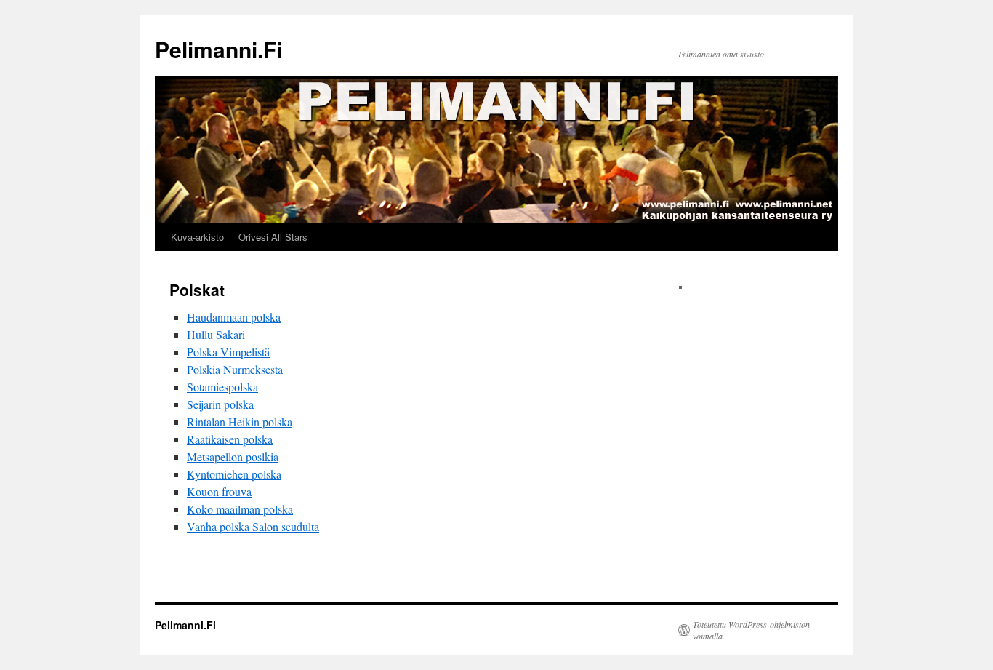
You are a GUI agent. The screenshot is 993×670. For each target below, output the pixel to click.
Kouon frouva (219, 491)
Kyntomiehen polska (234, 474)
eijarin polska (223, 404)
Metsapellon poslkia (232, 456)
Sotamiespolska (222, 386)
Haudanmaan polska (234, 316)
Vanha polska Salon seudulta (253, 526)
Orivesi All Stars (272, 237)
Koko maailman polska (240, 509)
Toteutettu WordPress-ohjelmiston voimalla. (751, 630)
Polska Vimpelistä (228, 351)
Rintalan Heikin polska (239, 421)
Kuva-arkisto (197, 237)
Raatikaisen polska (230, 439)
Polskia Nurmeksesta (235, 369)
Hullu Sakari (216, 334)
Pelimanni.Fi (218, 49)
